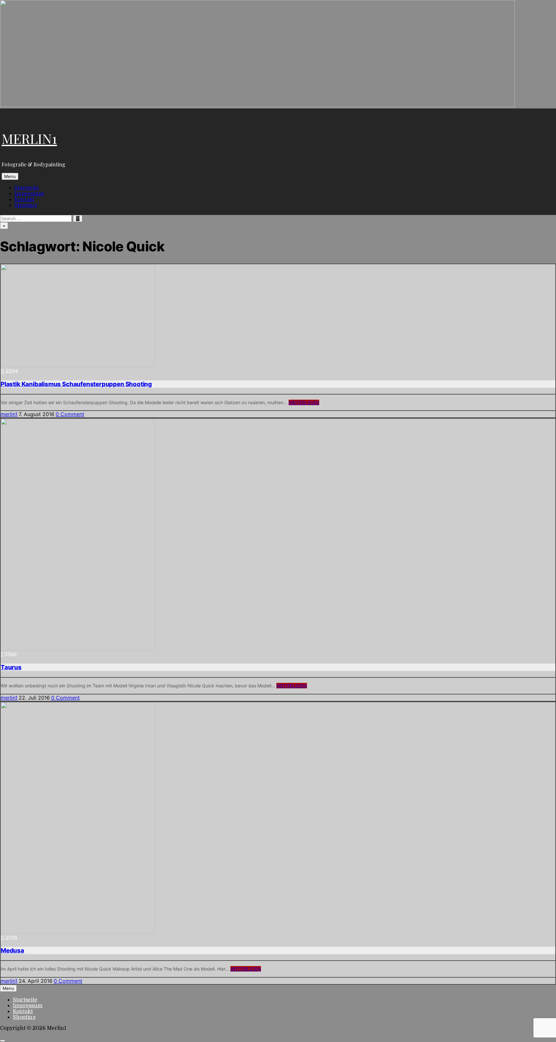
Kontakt (24, 199)
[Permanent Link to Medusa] (78, 932)
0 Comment (70, 414)
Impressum (29, 194)
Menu (10, 176)
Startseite (26, 188)
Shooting (25, 205)
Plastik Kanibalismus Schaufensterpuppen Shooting (76, 384)
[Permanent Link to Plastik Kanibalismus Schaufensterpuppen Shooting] (78, 365)
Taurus (11, 667)
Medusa (12, 950)
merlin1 (9, 414)
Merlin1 (29, 138)
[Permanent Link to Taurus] (78, 649)
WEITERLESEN (304, 402)
